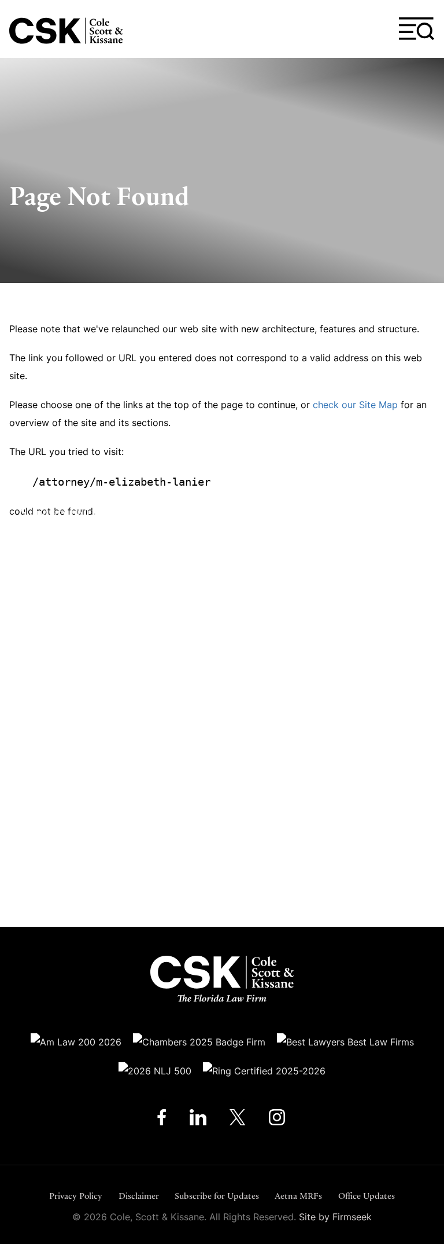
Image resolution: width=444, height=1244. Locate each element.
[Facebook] (161, 1120)
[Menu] (417, 29)
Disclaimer (139, 1195)
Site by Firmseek (335, 1217)
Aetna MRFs (298, 1195)
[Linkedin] (198, 1120)
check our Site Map (355, 404)
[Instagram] (278, 1120)
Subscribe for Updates (217, 1195)
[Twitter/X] (237, 1120)
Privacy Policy (75, 1195)
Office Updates (366, 1195)
